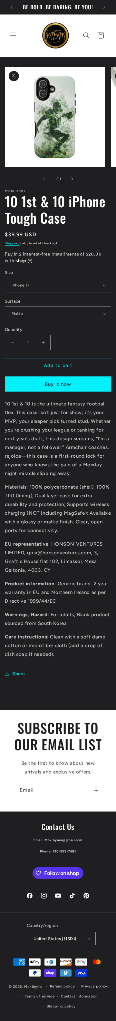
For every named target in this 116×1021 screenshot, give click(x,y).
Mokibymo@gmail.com (63, 840)
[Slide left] (44, 179)
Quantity (13, 329)
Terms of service (39, 996)
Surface (13, 301)
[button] (13, 35)
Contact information (79, 996)
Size (9, 272)
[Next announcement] (104, 7)
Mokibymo (33, 987)
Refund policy (62, 986)
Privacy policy (94, 986)
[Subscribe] (96, 790)
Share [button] (18, 673)
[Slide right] (72, 179)
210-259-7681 (64, 851)
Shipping (12, 243)
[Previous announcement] (12, 7)
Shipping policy (61, 1006)
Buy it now (58, 384)
